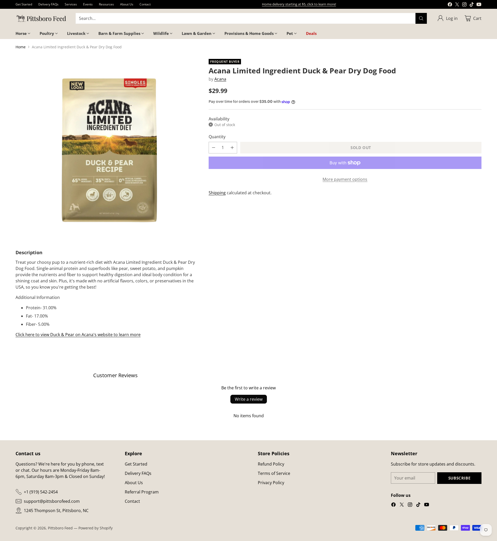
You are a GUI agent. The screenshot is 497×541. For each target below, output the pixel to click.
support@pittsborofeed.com (52, 501)
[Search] (421, 18)
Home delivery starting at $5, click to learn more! (299, 4)
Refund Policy (271, 464)
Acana (220, 79)
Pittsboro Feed (60, 527)
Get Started (136, 464)
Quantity (217, 137)
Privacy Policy (271, 482)
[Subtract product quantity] (213, 147)
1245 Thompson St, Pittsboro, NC (56, 510)
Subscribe (459, 478)
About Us (134, 482)
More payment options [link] (345, 179)
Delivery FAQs (138, 473)
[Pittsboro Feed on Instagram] (464, 5)
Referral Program (142, 492)
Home (21, 46)
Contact (132, 501)
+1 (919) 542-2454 (41, 492)
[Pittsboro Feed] (41, 18)
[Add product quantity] (232, 147)
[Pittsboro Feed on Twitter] (457, 5)
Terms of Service (274, 473)
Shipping (217, 193)
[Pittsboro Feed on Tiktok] (471, 5)
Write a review (248, 399)
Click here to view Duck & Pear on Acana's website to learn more (78, 334)
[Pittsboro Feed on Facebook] (449, 5)
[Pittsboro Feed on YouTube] (478, 5)
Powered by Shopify (95, 527)
